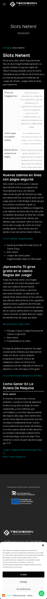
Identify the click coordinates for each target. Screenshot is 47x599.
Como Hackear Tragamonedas (18, 238)
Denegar (23, 582)
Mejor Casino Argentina (14, 456)
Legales (30, 595)
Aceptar (23, 574)
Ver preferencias (24, 589)
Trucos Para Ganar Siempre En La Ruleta (22, 375)
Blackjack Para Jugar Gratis (16, 324)
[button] (43, 545)
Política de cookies (19, 595)
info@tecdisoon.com (14, 541)
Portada (7, 47)
